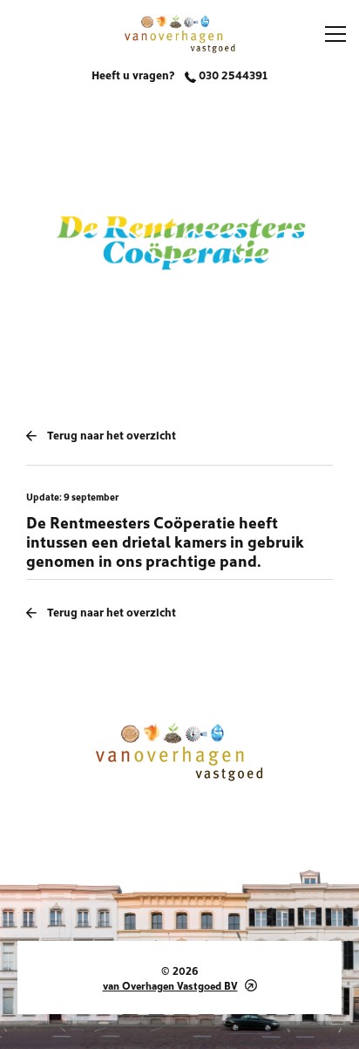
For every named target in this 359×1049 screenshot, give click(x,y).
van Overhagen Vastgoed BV (170, 984)
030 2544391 (232, 74)
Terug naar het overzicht (111, 434)
